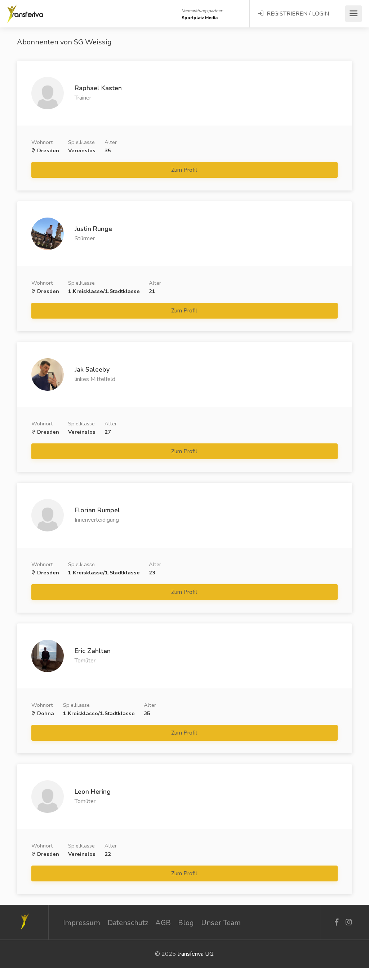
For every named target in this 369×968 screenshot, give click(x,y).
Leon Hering (93, 791)
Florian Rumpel (97, 510)
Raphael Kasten (98, 88)
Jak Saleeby (92, 369)
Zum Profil (185, 170)
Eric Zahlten (93, 651)
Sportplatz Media (200, 18)
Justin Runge (93, 228)
